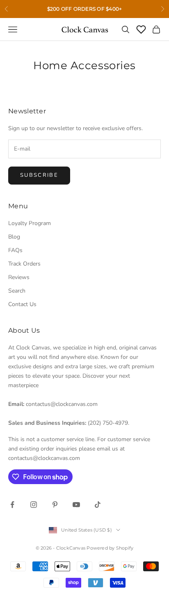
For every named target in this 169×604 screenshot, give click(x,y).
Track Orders (24, 264)
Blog (14, 237)
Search (16, 291)
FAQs (15, 250)
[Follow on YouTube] (76, 504)
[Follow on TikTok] (98, 504)
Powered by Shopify (110, 548)
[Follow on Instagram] (34, 504)
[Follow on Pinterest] (55, 504)
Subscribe (39, 175)
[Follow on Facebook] (12, 504)
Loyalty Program (29, 223)
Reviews (19, 277)
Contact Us (22, 304)
